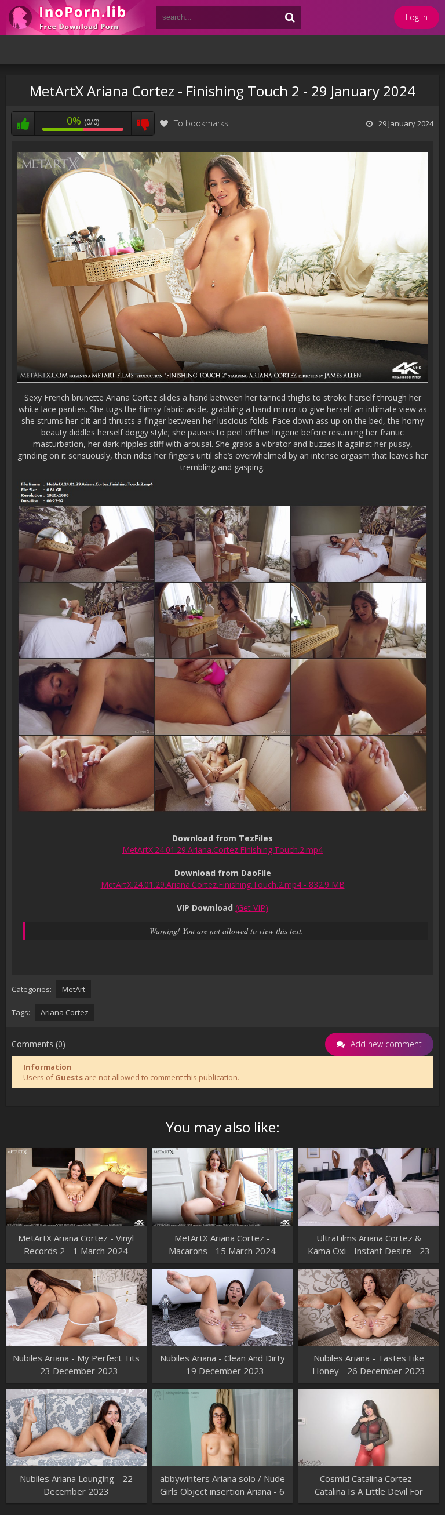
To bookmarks (201, 123)
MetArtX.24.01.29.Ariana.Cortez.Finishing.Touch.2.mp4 (222, 849)
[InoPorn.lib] (75, 17)
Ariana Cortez (65, 1012)
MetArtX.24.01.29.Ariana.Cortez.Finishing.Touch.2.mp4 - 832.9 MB (223, 884)
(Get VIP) (251, 907)
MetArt (73, 989)
